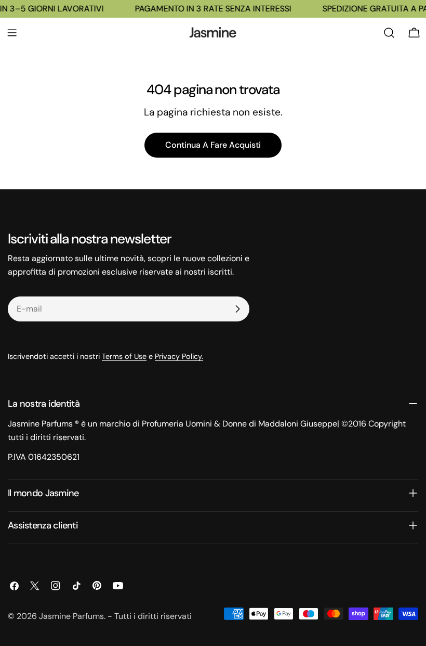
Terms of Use (124, 356)
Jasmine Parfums (71, 616)
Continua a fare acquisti (213, 144)
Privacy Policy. (179, 356)
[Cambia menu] (12, 32)
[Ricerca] (389, 32)
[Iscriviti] (237, 309)
